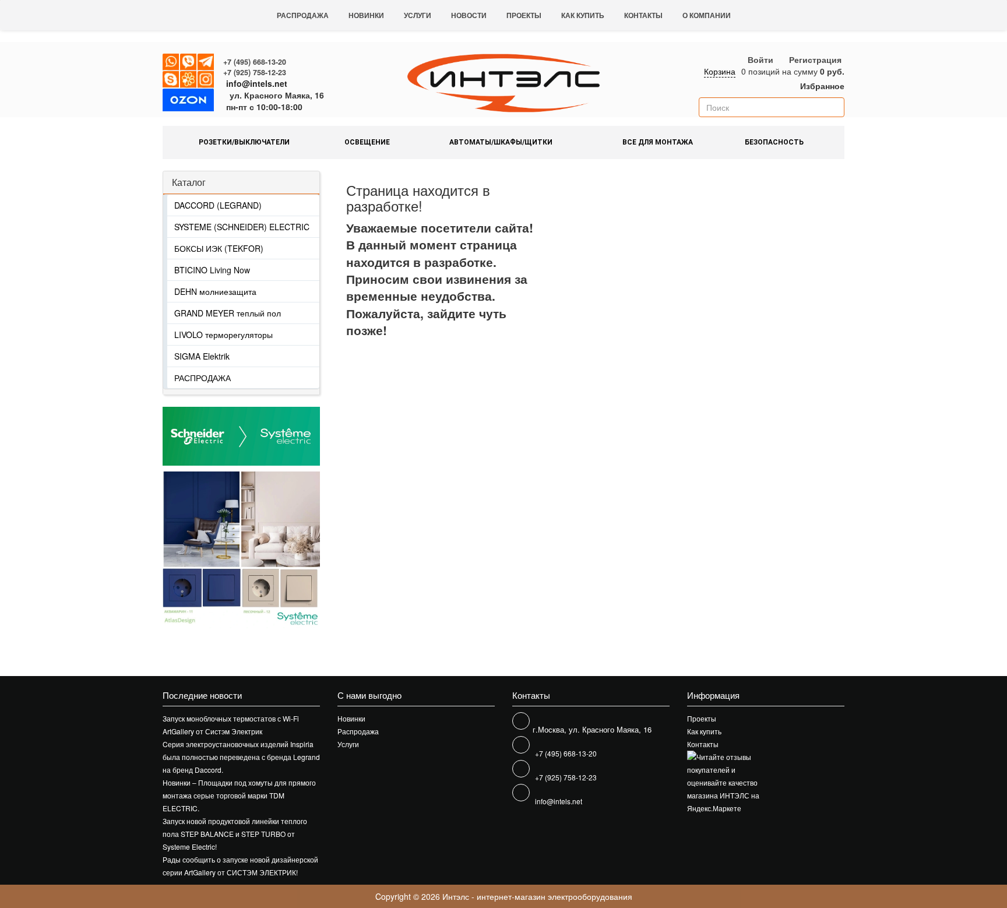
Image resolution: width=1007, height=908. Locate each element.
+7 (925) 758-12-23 (254, 72)
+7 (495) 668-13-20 (254, 62)
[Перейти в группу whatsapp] (171, 62)
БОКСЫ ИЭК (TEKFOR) (218, 248)
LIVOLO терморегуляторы (223, 334)
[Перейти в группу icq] (189, 80)
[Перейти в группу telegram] (206, 62)
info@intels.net (256, 83)
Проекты (523, 15)
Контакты (643, 15)
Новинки (366, 15)
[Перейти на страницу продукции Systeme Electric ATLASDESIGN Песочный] (280, 549)
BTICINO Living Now (212, 270)
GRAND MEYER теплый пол (227, 313)
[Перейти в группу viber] (189, 62)
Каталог (189, 182)
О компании (706, 15)
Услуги (417, 15)
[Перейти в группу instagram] (206, 80)
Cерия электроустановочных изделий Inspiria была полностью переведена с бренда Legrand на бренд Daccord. (241, 757)
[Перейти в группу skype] (171, 80)
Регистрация (815, 59)
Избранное (821, 85)
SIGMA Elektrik (202, 356)
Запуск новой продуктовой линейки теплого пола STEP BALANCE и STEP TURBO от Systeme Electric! (235, 833)
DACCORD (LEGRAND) (218, 205)
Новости (469, 15)
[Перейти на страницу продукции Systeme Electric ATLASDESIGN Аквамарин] (202, 549)
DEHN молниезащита (215, 291)
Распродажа (303, 15)
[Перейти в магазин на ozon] (188, 102)
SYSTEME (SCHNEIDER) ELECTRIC (241, 227)
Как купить (582, 15)
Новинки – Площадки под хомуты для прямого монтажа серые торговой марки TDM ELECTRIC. (239, 795)
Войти (760, 59)
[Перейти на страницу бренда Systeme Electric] (241, 436)
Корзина (719, 71)
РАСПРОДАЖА (202, 377)
